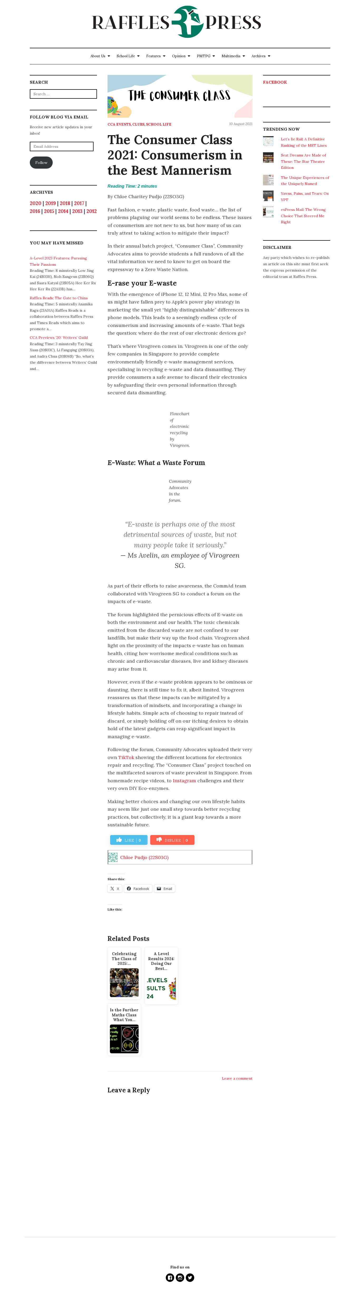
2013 (77, 211)
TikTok (126, 757)
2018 (65, 203)
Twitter (190, 1277)
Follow (41, 162)
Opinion (179, 56)
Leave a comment (237, 1078)
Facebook (275, 82)
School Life (126, 56)
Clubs (138, 124)
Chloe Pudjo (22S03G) (144, 857)
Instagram (184, 781)
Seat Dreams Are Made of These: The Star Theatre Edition (303, 161)
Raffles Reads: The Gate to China (58, 298)
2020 (35, 203)
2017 (79, 203)
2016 (35, 211)
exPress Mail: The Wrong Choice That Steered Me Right (303, 215)
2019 (50, 203)
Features (153, 56)
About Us (97, 56)
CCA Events (119, 124)
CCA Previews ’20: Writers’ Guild (59, 337)
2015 (49, 211)
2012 (91, 211)
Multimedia (231, 56)
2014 (63, 211)
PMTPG (203, 56)
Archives (259, 56)
